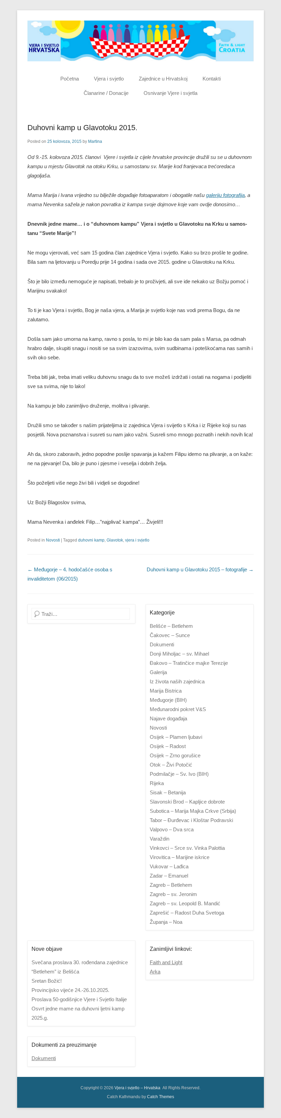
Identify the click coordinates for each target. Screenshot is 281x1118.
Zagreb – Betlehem (171, 885)
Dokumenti (162, 644)
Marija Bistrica (166, 691)
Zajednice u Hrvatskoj (163, 79)
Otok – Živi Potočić (171, 765)
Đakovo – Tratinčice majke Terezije (189, 663)
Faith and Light (166, 962)
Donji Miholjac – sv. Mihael (179, 654)
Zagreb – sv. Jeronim (173, 894)
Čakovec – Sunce (170, 635)
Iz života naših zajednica (177, 681)
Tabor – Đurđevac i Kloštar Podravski (191, 820)
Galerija (158, 672)
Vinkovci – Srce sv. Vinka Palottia (187, 848)
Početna (69, 79)
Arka (155, 971)
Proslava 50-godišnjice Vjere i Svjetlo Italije (79, 999)
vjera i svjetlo (137, 540)
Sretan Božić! (47, 981)
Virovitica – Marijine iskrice (179, 857)
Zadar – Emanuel (169, 876)
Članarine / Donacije (106, 93)
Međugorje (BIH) (168, 700)
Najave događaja (168, 718)
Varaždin (159, 839)
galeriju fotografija (225, 195)
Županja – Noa (166, 922)
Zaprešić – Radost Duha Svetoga (187, 913)
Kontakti (212, 79)
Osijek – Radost (168, 746)
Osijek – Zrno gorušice (175, 755)
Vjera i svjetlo (109, 79)
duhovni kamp (91, 540)
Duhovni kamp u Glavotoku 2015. (82, 127)
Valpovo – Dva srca (172, 829)
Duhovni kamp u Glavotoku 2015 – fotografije (200, 569)
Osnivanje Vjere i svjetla (170, 93)
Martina (95, 141)
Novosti (53, 540)
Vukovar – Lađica (169, 866)
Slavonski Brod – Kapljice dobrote (187, 802)
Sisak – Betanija (168, 792)
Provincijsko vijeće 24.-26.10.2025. (70, 990)
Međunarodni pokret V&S (178, 709)
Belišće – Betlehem (171, 626)
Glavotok (115, 540)
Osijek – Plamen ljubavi (176, 737)
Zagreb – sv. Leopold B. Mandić (185, 903)
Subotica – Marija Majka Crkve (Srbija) (193, 811)
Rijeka (157, 783)
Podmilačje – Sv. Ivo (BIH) (179, 774)
